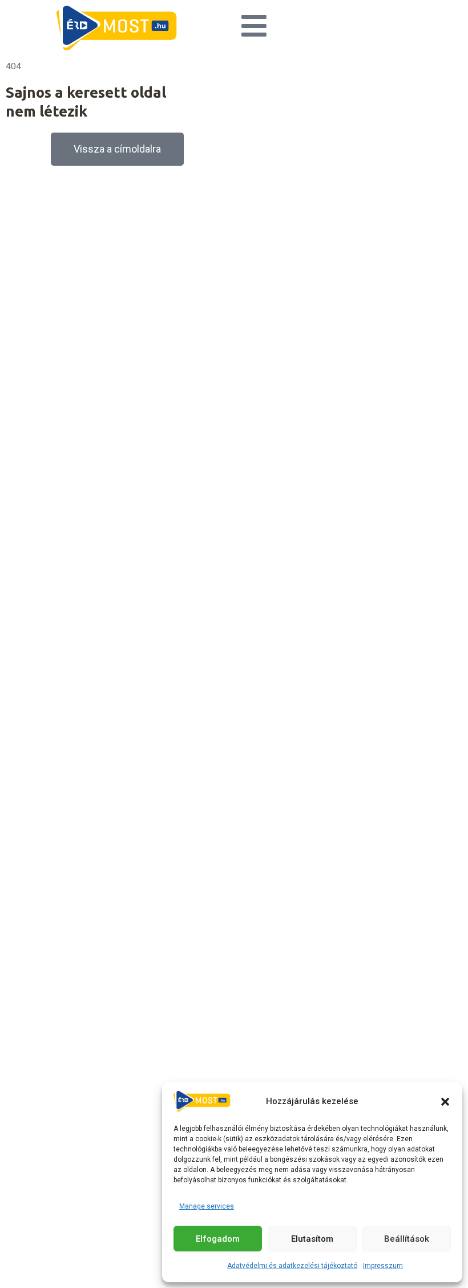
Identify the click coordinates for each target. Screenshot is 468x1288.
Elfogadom (218, 1239)
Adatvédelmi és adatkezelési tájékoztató (292, 1266)
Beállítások (406, 1239)
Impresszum (383, 1266)
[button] (445, 1101)
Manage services (206, 1206)
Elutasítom (312, 1239)
